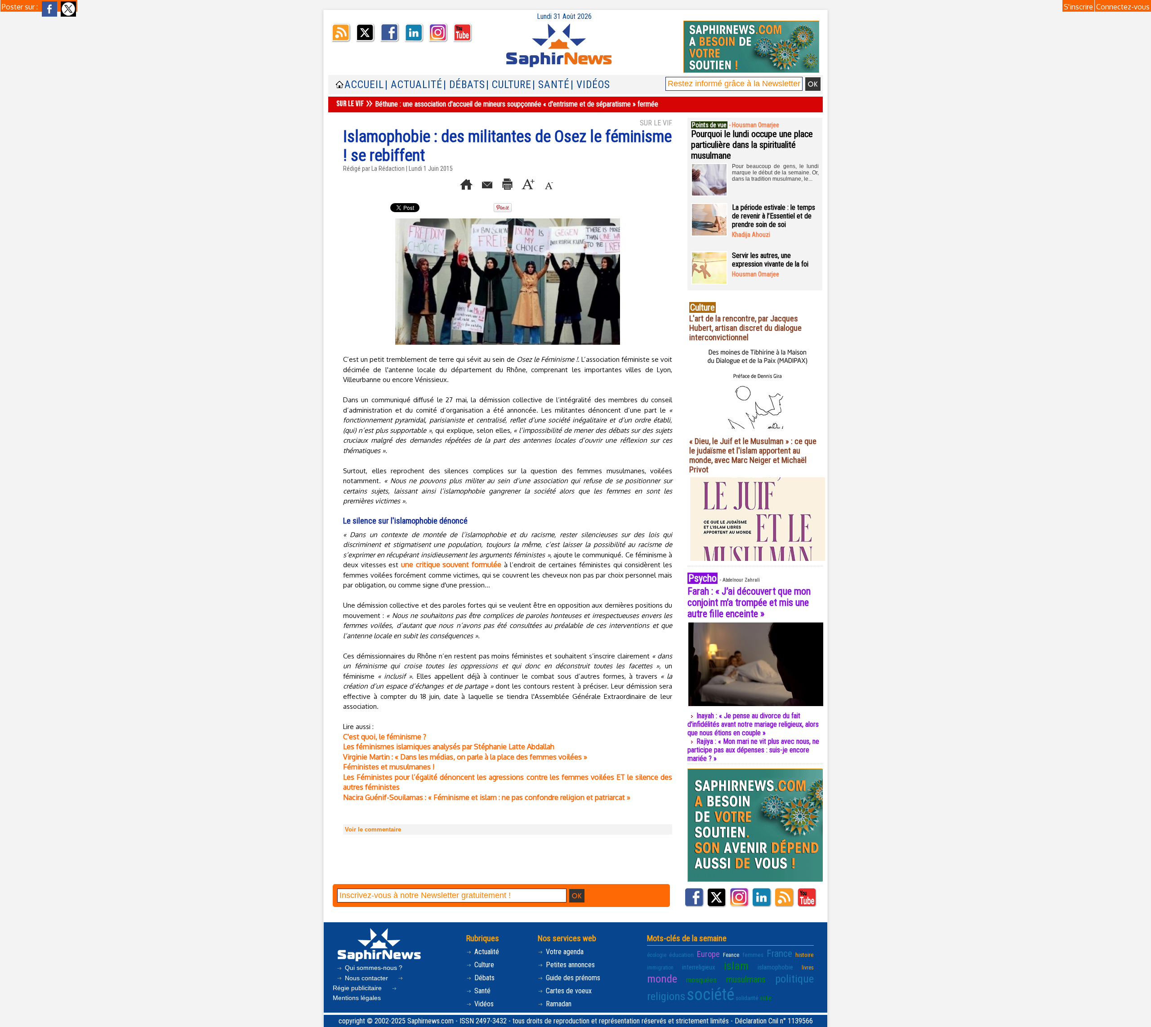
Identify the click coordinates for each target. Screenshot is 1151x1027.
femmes (752, 954)
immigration (660, 968)
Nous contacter (366, 978)
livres (808, 968)
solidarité (747, 997)
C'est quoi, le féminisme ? (384, 736)
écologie (656, 955)
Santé (482, 991)
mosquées (701, 979)
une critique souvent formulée (451, 564)
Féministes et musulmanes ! (388, 766)
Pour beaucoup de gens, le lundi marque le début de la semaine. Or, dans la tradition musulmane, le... (775, 172)
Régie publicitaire (358, 987)
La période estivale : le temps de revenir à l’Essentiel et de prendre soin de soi (773, 216)
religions (666, 996)
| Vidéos (590, 85)
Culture (483, 964)
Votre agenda (564, 951)
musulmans (746, 979)
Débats (484, 978)
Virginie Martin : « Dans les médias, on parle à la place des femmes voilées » (465, 756)
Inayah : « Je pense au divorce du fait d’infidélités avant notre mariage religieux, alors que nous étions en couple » (753, 724)
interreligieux (698, 967)
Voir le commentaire (373, 829)
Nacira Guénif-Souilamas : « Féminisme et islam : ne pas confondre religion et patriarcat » (486, 797)
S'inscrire (1078, 6)
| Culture (508, 85)
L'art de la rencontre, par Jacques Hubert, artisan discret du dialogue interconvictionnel (745, 328)
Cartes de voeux (568, 991)
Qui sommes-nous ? (372, 967)
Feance (731, 955)
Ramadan (557, 1004)
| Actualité (413, 85)
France (779, 953)
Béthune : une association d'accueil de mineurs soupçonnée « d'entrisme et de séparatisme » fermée (516, 104)
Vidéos (483, 1004)
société (710, 994)
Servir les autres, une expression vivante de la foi (770, 259)
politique (794, 978)
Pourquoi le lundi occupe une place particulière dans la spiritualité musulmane (752, 145)
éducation (681, 954)
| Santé (551, 85)
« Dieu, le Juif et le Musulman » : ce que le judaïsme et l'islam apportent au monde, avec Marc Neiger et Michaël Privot (752, 455)
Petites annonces (569, 964)
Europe (708, 954)
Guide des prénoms (572, 978)
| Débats (464, 85)
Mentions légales (357, 997)
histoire (804, 954)
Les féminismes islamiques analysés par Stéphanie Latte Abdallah (448, 746)
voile (766, 997)
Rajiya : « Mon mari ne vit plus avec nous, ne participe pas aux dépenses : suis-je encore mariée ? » (753, 750)
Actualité (486, 951)
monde (662, 978)
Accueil (364, 85)
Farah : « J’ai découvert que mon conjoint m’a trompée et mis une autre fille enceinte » (749, 602)
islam (736, 965)
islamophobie (775, 967)
